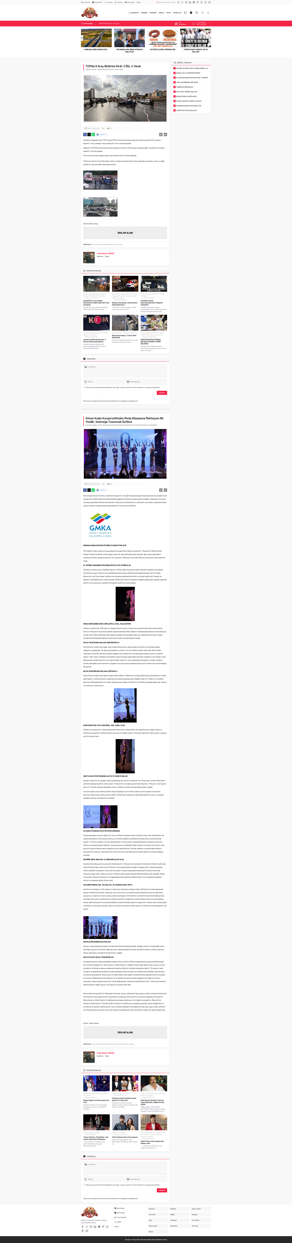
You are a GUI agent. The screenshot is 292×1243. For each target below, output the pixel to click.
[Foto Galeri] (185, 13)
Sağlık (114, 298)
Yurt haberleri (100, 296)
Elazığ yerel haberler (99, 294)
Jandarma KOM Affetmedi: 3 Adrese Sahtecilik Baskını (94, 340)
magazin (131, 1044)
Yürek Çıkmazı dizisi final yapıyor (125, 1137)
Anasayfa (88, 69)
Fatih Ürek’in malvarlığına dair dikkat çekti (152, 1142)
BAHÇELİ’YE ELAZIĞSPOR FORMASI (111, 23)
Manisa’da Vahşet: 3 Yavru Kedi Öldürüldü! (124, 336)
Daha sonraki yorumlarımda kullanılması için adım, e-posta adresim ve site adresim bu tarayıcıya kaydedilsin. (123, 387)
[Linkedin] (190, 2)
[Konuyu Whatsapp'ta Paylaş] (93, 134)
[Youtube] (194, 2)
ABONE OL (103, 134)
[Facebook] (178, 2)
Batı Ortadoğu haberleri (124, 294)
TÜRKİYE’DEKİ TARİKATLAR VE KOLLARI (163, 50)
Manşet (85, 296)
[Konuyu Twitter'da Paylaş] (89, 134)
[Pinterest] (197, 2)
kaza (111, 244)
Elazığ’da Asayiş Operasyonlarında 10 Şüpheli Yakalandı (152, 303)
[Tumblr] (205, 2)
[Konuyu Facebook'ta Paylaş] (85, 134)
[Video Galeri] (191, 13)
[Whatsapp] (201, 2)
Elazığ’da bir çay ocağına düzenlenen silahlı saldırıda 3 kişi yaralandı (96, 303)
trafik (117, 244)
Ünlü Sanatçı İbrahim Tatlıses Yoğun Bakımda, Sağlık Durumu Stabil (152, 1102)
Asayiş (94, 69)
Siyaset (143, 335)
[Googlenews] (209, 2)
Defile (111, 1044)
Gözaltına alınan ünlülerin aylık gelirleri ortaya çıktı (124, 1099)
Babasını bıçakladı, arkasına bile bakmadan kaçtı (124, 304)
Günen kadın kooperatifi (121, 1044)
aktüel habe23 (105, 244)
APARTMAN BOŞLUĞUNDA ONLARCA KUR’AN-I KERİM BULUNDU (151, 341)
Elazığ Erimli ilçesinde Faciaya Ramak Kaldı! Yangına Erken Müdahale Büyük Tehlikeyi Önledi (196, 51)
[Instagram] (186, 2)
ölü (114, 244)
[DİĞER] (197, 13)
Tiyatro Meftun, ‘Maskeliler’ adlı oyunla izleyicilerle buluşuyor (95, 1138)
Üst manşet (87, 1095)
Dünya (90, 294)
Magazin (94, 425)
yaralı (121, 244)
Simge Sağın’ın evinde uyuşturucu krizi (96, 1101)
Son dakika (92, 296)
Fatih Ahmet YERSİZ (105, 253)
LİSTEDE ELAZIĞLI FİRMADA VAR (129, 49)
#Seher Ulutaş (95, 244)
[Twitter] (182, 2)
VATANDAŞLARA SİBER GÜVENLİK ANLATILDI (96, 50)
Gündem (128, 296)
